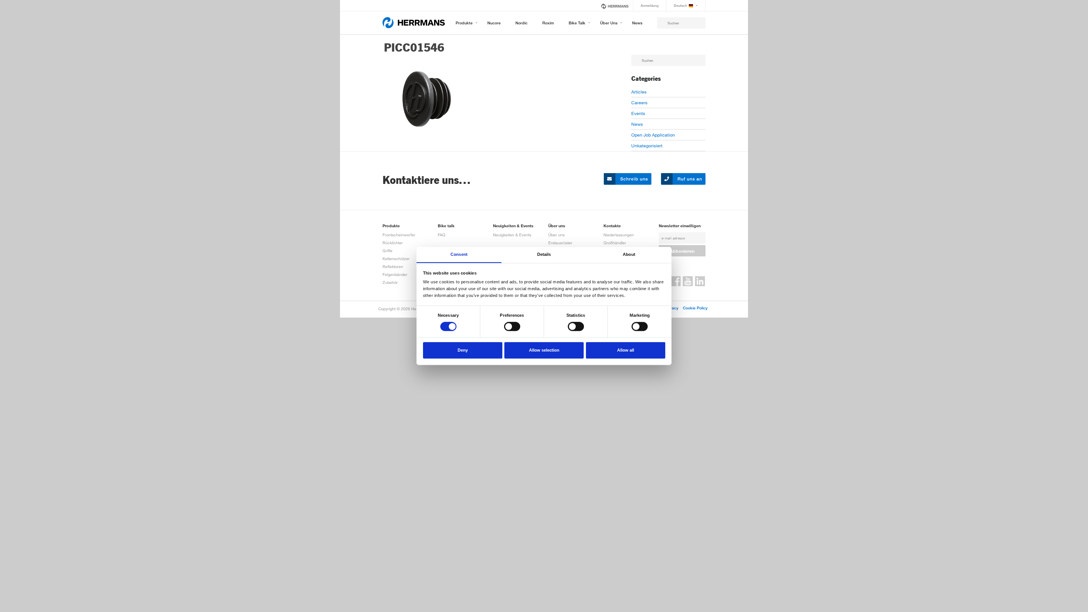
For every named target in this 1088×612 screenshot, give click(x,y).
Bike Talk (577, 22)
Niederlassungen (619, 234)
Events (638, 113)
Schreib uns (633, 179)
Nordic (521, 22)
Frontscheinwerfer (398, 234)
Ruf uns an (689, 179)
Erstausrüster (560, 242)
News (637, 22)
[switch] (512, 326)
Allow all (625, 350)
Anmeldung (649, 5)
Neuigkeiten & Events (512, 234)
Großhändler (615, 242)
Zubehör (390, 282)
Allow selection (544, 350)
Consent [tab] (459, 254)
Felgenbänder (394, 274)
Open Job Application (653, 134)
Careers (639, 102)
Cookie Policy (695, 307)
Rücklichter (392, 242)
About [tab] (629, 254)
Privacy (671, 307)
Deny (463, 350)
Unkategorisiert (646, 145)
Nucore (494, 22)
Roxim (548, 22)
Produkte (464, 22)
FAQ (441, 234)
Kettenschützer (396, 258)
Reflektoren (392, 266)
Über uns (608, 22)
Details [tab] (544, 254)
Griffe (387, 250)
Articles (639, 91)
